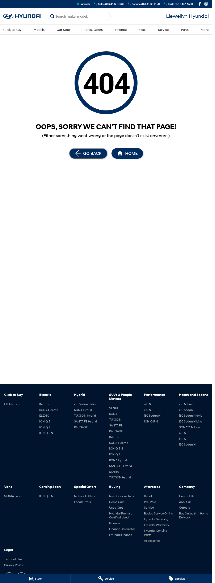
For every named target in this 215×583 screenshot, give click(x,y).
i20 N (147, 404)
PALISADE (81, 427)
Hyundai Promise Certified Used (120, 515)
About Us (185, 502)
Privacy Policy (13, 565)
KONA (113, 414)
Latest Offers (93, 29)
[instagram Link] (206, 3)
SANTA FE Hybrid (85, 421)
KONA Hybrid (83, 410)
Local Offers (82, 502)
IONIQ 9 (44, 427)
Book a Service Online (158, 513)
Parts (185, 29)
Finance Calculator (122, 529)
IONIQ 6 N (46, 496)
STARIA (114, 471)
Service (163, 29)
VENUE (114, 408)
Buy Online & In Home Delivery (193, 515)
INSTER (44, 404)
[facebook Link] (199, 3)
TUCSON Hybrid (85, 415)
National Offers (84, 496)
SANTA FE (115, 425)
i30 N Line (186, 404)
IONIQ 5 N (46, 433)
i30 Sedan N (152, 415)
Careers (184, 507)
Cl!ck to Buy (12, 29)
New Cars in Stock (121, 496)
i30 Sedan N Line (190, 421)
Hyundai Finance (120, 534)
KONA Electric (48, 410)
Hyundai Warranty (156, 525)
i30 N (147, 410)
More (204, 29)
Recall (148, 496)
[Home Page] (22, 16)
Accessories (152, 540)
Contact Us (186, 496)
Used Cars (116, 507)
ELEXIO (44, 415)
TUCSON (115, 419)
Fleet (142, 29)
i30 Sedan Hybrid (85, 404)
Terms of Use (13, 559)
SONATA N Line (189, 427)
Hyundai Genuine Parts (155, 532)
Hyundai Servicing (156, 519)
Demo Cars (117, 502)
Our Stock (64, 29)
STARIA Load (13, 496)
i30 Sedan (186, 410)
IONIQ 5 (44, 421)
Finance (121, 29)
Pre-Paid (150, 502)
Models (39, 29)
